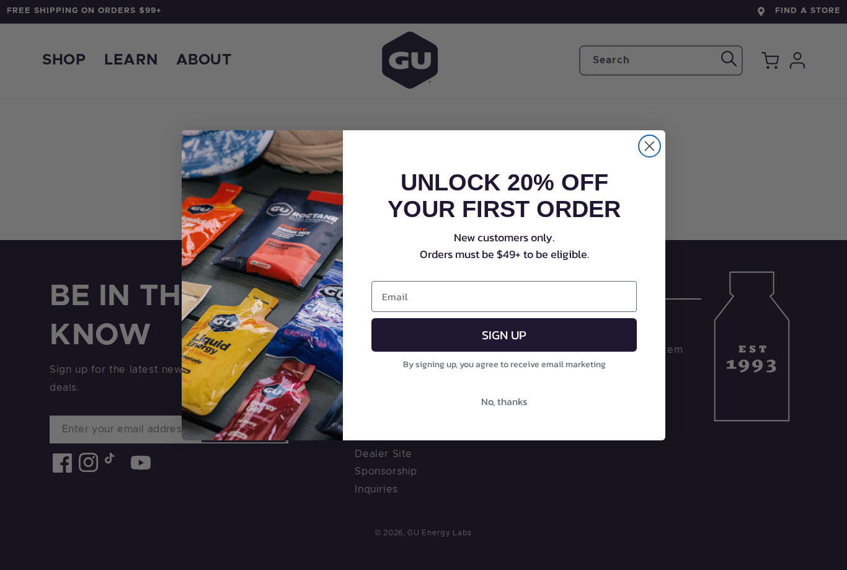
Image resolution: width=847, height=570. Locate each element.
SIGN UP (504, 335)
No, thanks (504, 401)
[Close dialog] (649, 146)
